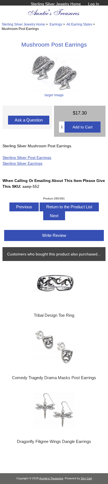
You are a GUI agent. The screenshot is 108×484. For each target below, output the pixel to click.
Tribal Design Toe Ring (54, 315)
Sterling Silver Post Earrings (26, 157)
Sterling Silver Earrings (22, 163)
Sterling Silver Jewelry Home (56, 4)
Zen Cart (86, 478)
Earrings (56, 24)
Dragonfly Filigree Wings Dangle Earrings (54, 441)
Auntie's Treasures (51, 478)
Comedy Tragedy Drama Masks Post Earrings (54, 378)
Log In (93, 4)
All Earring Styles (79, 24)
